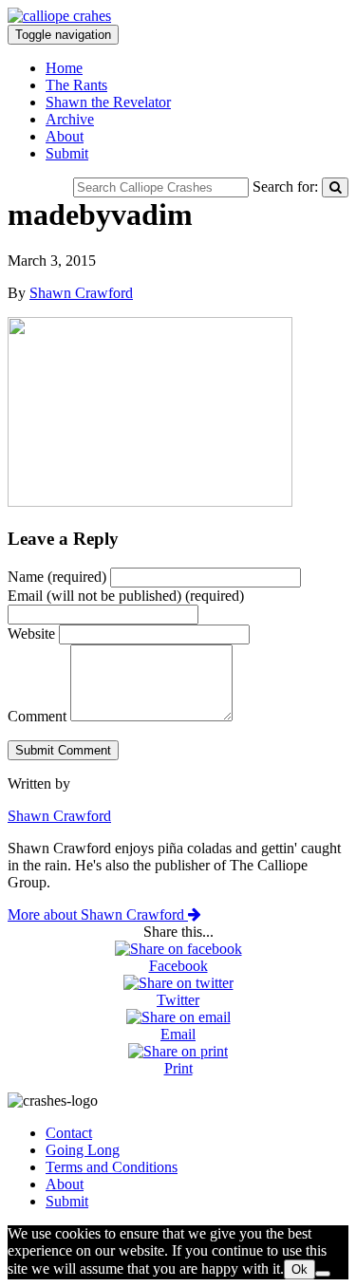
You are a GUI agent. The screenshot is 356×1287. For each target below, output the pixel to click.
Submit (67, 153)
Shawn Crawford (81, 293)
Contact (69, 1133)
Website (31, 633)
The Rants (76, 85)
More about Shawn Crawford (98, 914)
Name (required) (57, 577)
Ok (299, 1269)
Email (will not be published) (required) (126, 596)
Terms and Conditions (112, 1167)
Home (64, 68)
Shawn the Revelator (108, 102)
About (65, 136)
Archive (70, 119)
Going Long (83, 1150)
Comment (37, 716)
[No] (322, 1274)
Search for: (285, 186)
